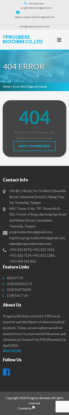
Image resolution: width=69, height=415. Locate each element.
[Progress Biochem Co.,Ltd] (23, 39)
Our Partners (19, 290)
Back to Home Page (34, 146)
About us (15, 278)
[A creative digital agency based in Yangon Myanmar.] (41, 408)
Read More (12, 351)
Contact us (17, 296)
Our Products (19, 284)
